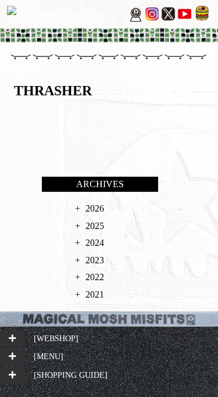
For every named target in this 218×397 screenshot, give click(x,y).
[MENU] (48, 356)
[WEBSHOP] (56, 338)
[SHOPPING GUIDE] (71, 375)
